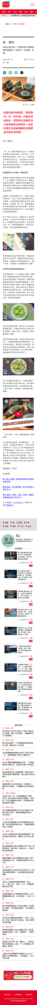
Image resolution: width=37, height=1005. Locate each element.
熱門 (9, 11)
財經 (20, 11)
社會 (26, 11)
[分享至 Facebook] (4, 72)
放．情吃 (13, 24)
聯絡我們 (29, 994)
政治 (15, 11)
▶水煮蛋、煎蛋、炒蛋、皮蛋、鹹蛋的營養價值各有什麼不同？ (18, 495)
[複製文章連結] (21, 72)
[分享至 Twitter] (16, 72)
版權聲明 (18, 994)
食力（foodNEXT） (17, 502)
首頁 (7, 24)
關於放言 (8, 994)
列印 (32, 104)
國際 (31, 11)
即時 (4, 11)
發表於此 (9, 505)
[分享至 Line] (10, 72)
